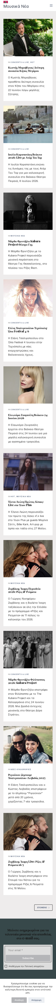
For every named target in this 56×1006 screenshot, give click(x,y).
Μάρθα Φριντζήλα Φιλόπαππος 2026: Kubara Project (26, 681)
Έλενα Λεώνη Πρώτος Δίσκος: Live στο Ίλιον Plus (26, 503)
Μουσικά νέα (18, 236)
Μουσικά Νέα (16, 6)
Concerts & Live (20, 62)
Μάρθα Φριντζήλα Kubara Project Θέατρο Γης (24, 242)
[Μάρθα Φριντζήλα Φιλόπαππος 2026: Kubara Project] (28, 649)
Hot (32, 62)
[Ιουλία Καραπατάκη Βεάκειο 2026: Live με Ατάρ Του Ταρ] (28, 124)
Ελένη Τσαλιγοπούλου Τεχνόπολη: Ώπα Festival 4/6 (27, 329)
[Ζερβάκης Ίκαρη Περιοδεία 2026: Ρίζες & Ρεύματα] (28, 558)
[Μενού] (51, 5)
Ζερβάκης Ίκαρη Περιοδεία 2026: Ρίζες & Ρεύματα (24, 590)
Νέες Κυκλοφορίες (21, 769)
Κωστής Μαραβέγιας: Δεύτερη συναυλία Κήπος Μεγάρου (26, 69)
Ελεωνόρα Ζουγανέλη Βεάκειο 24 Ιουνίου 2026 (27, 416)
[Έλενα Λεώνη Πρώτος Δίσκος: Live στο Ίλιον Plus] (28, 472)
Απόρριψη (36, 1000)
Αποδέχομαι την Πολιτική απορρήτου (26, 966)
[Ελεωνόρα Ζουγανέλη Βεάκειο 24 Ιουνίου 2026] (28, 385)
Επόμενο (42, 907)
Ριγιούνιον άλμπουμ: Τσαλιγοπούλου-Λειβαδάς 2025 (26, 776)
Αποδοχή (19, 1000)
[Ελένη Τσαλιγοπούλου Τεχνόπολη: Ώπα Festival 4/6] (28, 298)
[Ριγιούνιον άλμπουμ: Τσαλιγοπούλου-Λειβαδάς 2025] (28, 745)
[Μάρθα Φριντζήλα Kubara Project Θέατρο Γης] (28, 211)
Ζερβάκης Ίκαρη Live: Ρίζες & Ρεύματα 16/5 (26, 863)
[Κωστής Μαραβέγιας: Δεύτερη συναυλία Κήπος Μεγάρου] (28, 37)
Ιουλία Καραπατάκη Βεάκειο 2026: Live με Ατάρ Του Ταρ (25, 156)
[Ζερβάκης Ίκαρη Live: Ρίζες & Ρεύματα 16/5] (28, 831)
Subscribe (28, 958)
